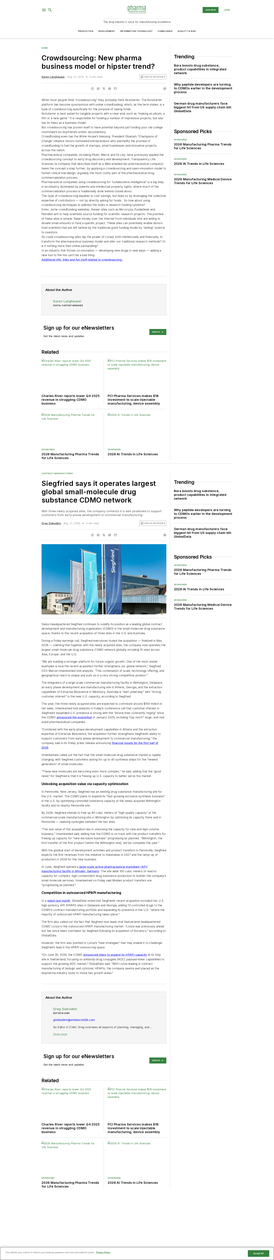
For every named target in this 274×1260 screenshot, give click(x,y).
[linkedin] (98, 88)
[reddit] (109, 88)
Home (45, 48)
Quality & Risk (187, 31)
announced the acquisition (74, 717)
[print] (164, 88)
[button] (44, 10)
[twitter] (103, 88)
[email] (115, 88)
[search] (50, 10)
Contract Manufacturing (57, 473)
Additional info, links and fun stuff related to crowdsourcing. (82, 259)
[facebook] (92, 88)
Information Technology (136, 31)
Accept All (258, 1253)
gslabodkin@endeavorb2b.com (74, 1020)
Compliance (165, 31)
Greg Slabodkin (51, 523)
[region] (137, 1253)
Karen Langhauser (53, 76)
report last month (58, 900)
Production (85, 31)
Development (106, 31)
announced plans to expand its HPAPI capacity (115, 954)
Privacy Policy (103, 1252)
